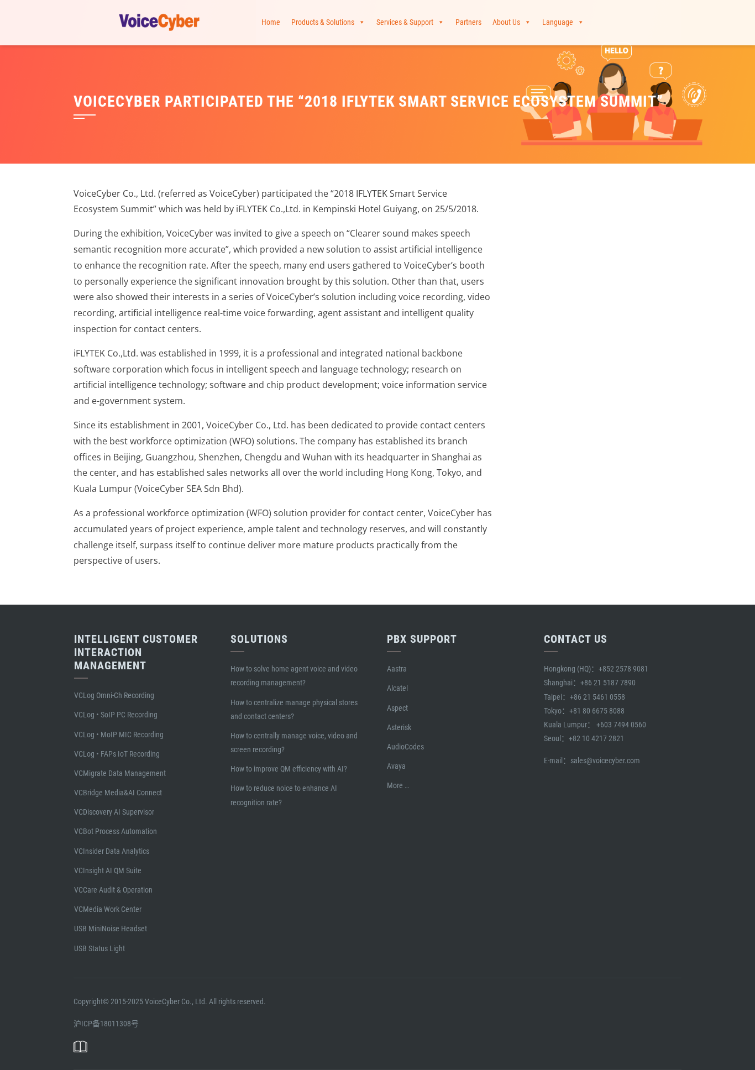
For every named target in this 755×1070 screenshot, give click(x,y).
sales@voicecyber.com (605, 760)
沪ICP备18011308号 (106, 1023)
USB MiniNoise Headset (110, 928)
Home (270, 22)
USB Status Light (99, 948)
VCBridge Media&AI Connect (118, 792)
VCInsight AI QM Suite (107, 870)
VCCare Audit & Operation (113, 889)
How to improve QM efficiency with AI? (288, 768)
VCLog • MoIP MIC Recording (119, 734)
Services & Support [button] (404, 22)
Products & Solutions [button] (322, 22)
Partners (468, 22)
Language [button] (557, 22)
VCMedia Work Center (107, 909)
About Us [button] (506, 22)
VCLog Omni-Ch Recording (114, 695)
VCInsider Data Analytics (111, 851)
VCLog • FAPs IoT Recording (117, 753)
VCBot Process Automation (115, 831)
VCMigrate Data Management (120, 773)
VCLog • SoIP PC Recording (116, 714)
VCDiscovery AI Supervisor (114, 811)
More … (398, 785)
